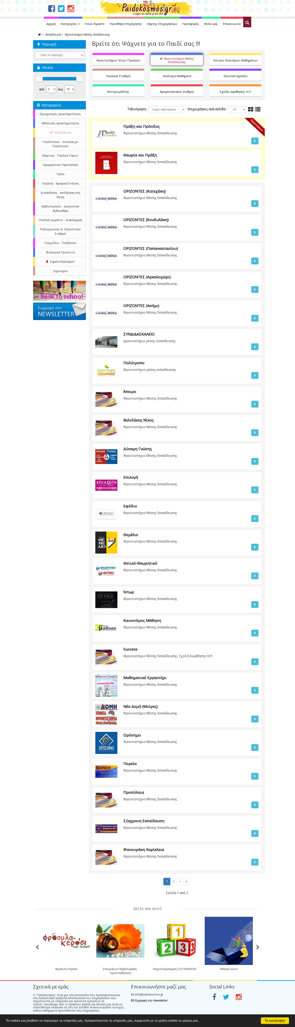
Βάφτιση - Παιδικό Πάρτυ (60, 155)
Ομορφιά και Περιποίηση (60, 165)
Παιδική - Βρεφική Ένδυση (60, 183)
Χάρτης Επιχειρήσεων (162, 24)
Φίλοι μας (211, 24)
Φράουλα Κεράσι (66, 969)
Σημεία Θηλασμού (62, 261)
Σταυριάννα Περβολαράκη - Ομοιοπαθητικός (120, 971)
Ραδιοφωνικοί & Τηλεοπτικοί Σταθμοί (60, 231)
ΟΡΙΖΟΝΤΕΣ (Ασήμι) (141, 305)
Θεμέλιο (130, 534)
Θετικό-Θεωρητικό (140, 563)
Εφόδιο (130, 506)
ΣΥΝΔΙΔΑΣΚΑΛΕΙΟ (139, 334)
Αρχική (51, 24)
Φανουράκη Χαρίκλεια (143, 849)
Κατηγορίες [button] (69, 24)
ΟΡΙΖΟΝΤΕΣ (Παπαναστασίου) (150, 248)
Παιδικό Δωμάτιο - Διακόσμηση (60, 220)
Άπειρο (129, 391)
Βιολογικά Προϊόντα (60, 252)
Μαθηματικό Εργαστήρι (145, 677)
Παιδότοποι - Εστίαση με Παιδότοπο (60, 144)
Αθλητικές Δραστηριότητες (60, 123)
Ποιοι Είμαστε (95, 24)
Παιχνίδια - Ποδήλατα (60, 243)
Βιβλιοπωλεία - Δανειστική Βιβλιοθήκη (60, 208)
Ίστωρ (128, 592)
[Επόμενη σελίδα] (180, 881)
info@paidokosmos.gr (149, 994)
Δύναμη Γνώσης (137, 448)
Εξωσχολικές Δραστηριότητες (60, 114)
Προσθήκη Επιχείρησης (126, 24)
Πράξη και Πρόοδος (141, 126)
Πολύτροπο (133, 362)
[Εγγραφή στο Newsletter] (59, 316)
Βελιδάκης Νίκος (138, 420)
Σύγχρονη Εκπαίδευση (143, 820)
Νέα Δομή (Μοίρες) (140, 706)
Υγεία (60, 174)
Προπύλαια (133, 792)
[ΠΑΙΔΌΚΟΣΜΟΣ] (59, 293)
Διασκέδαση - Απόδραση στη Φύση (60, 195)
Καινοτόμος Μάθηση (142, 620)
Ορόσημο (132, 735)
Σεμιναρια (60, 271)
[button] (254, 141)
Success (130, 649)
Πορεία (130, 763)
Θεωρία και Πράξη (140, 155)
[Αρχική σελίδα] (147, 8)
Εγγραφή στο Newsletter (151, 1000)
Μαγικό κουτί (229, 969)
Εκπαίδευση (62, 132)
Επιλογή (130, 477)
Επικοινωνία (232, 24)
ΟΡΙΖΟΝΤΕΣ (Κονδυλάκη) (146, 219)
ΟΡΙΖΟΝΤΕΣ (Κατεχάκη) (144, 191)
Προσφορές (190, 24)
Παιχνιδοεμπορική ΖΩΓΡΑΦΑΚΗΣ (175, 969)
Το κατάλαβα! (275, 1021)
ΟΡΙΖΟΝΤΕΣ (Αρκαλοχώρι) (147, 276)
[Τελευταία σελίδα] (186, 881)
